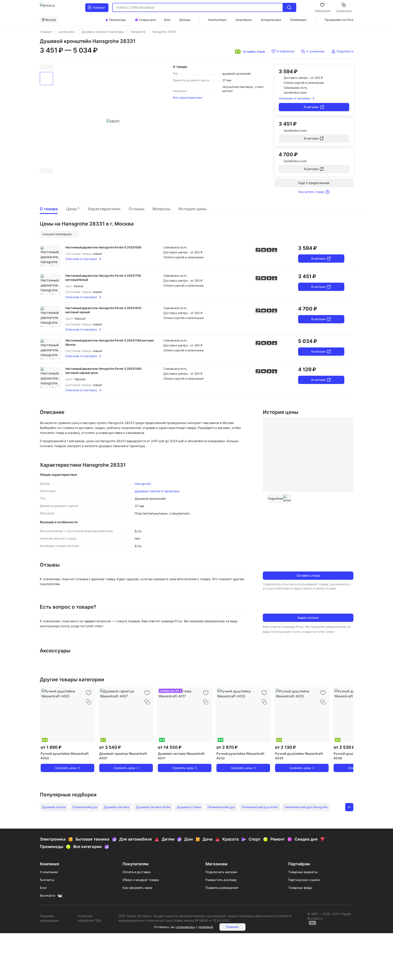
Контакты (47, 880)
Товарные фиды (300, 888)
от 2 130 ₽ (285, 747)
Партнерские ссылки (304, 880)
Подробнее (275, 498)
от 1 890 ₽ (51, 747)
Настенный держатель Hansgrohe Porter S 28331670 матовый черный (103, 310)
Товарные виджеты (302, 872)
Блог (43, 888)
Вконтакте (47, 895)
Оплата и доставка (136, 872)
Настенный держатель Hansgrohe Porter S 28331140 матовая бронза (109, 342)
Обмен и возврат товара (141, 880)
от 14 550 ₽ (170, 747)
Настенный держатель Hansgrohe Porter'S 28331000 (103, 247)
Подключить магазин (221, 872)
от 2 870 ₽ (227, 747)
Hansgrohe (143, 484)
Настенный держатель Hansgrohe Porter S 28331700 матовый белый (103, 277)
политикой (205, 927)
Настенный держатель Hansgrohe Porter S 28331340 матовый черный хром (103, 370)
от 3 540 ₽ (110, 747)
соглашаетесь (185, 927)
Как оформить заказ (137, 888)
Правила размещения (221, 888)
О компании (49, 872)
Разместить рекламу (221, 880)
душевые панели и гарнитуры (157, 491)
